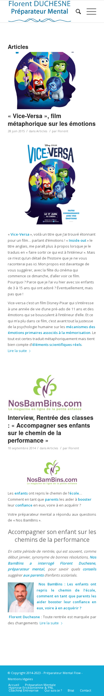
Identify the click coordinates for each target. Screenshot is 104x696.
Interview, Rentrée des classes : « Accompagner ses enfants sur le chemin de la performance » (50, 428)
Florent (63, 131)
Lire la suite (17, 350)
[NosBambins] (45, 392)
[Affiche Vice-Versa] (45, 80)
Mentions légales (20, 679)
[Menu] (88, 11)
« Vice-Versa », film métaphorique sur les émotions (52, 119)
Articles (41, 131)
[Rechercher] (75, 11)
